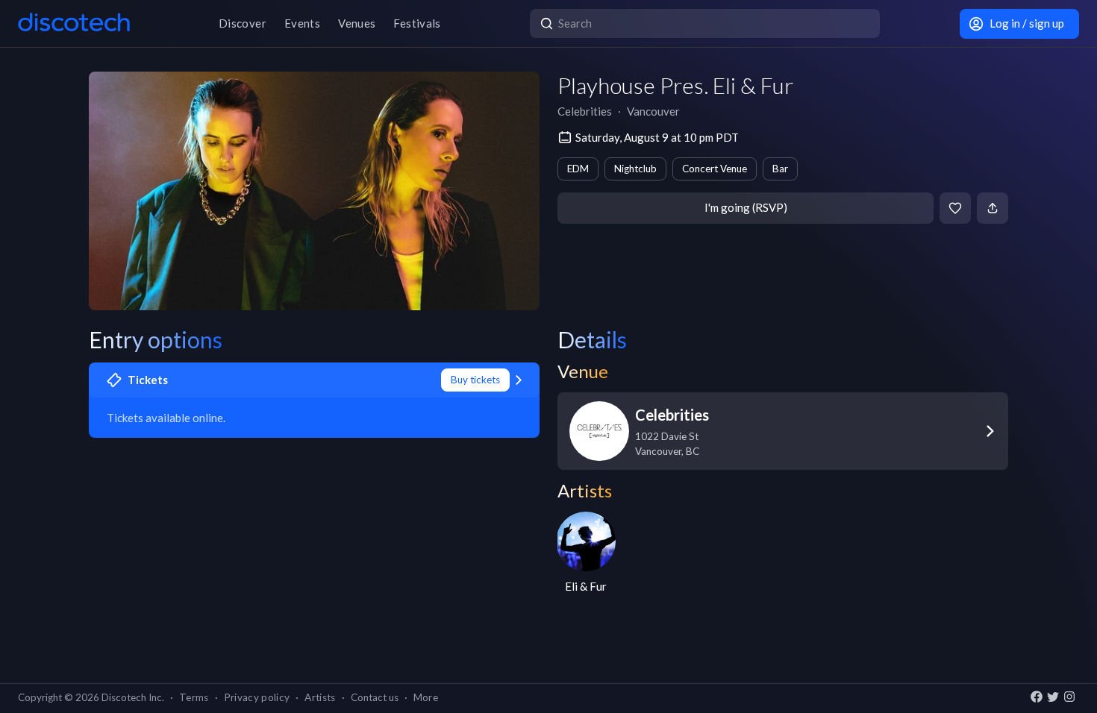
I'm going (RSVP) (745, 207)
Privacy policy (257, 697)
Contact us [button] (375, 697)
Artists (319, 697)
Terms (194, 697)
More (425, 697)
